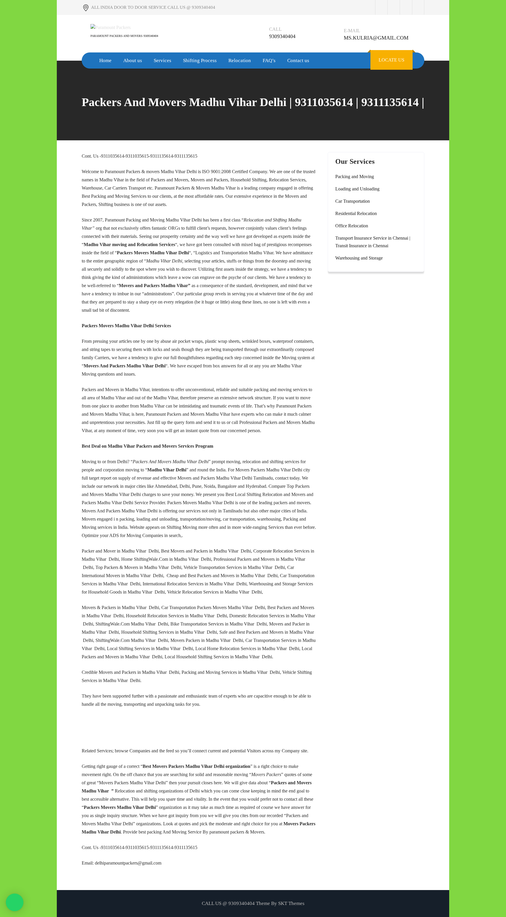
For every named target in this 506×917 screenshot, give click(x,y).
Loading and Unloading (357, 188)
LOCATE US (391, 59)
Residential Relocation (356, 213)
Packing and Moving (354, 176)
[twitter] (393, 7)
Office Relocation (351, 225)
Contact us (298, 60)
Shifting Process (200, 60)
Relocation (239, 60)
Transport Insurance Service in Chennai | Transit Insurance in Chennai (372, 242)
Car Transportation (352, 201)
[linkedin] (418, 7)
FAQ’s (269, 60)
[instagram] (406, 7)
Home (105, 60)
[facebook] (381, 7)
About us (132, 60)
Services (162, 60)
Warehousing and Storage (359, 257)
